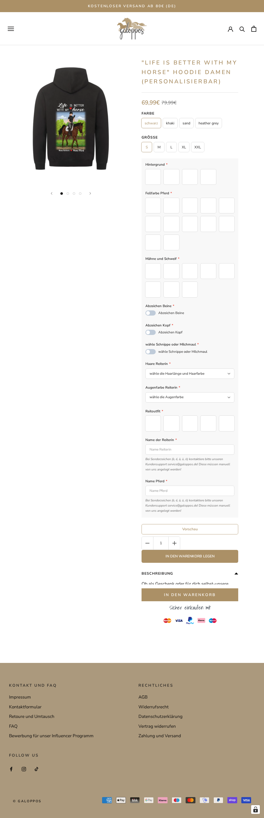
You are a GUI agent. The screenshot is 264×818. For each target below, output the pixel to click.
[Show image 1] (61, 193)
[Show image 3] (74, 193)
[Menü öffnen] (11, 28)
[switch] (150, 313)
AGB (142, 697)
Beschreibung (157, 573)
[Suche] (242, 28)
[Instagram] (24, 768)
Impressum (20, 697)
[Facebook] (11, 768)
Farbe (148, 113)
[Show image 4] (80, 193)
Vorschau (190, 529)
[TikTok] (36, 768)
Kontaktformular (25, 707)
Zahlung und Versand (159, 736)
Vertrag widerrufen (157, 726)
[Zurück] (51, 193)
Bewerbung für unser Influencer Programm (51, 736)
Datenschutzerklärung (160, 716)
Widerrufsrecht (153, 707)
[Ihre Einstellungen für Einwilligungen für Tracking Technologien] (255, 809)
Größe (150, 137)
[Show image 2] (68, 193)
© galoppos (27, 801)
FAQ (13, 726)
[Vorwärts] (90, 193)
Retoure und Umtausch (31, 716)
